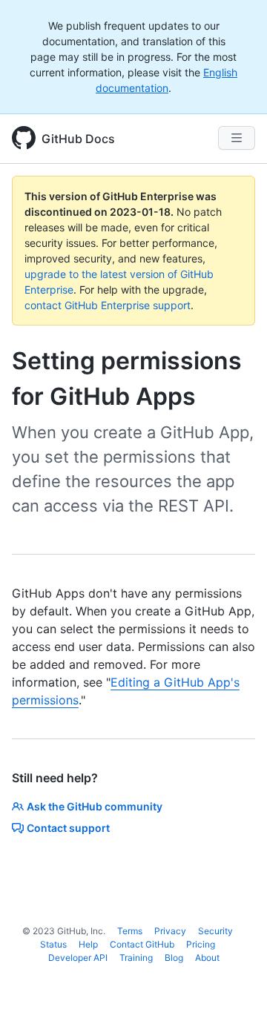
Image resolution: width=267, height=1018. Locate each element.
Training (136, 957)
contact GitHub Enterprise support (107, 305)
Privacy (170, 930)
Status (53, 944)
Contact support (68, 828)
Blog (174, 957)
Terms (129, 930)
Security (215, 930)
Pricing (200, 944)
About (207, 957)
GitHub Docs (78, 138)
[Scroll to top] (234, 985)
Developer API (78, 957)
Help (88, 944)
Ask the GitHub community (94, 806)
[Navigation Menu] (236, 138)
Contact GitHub (142, 944)
